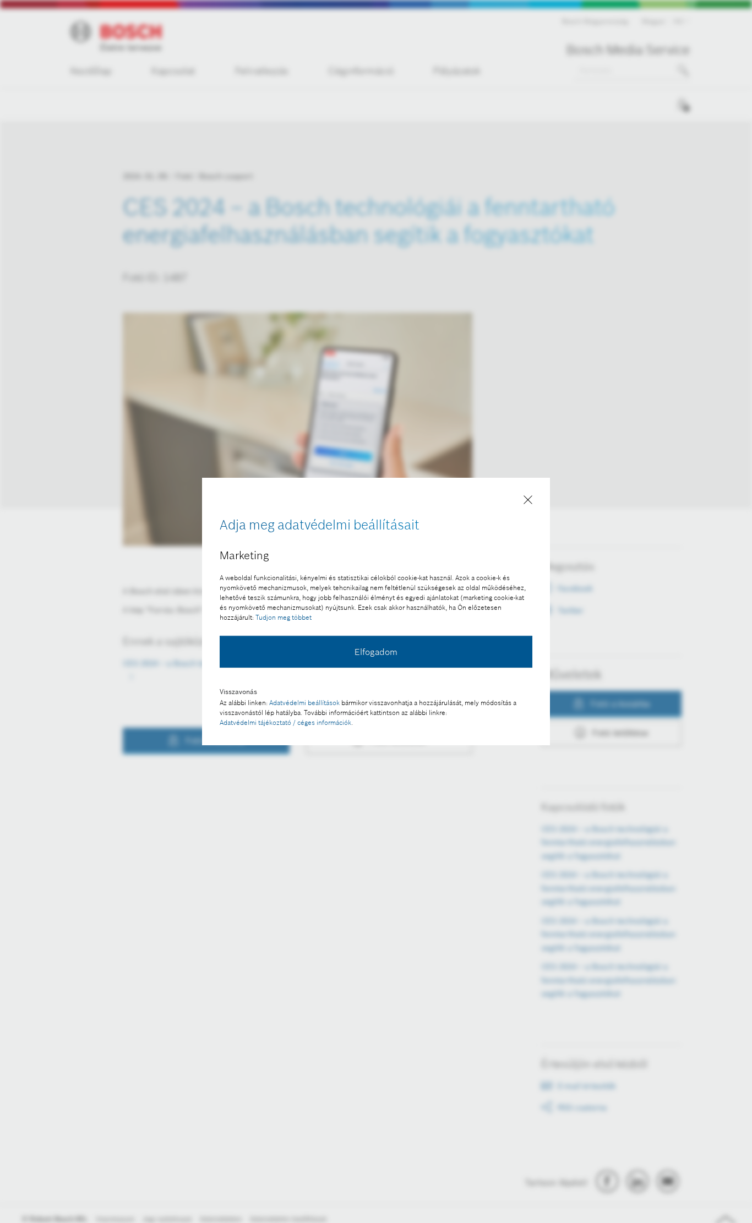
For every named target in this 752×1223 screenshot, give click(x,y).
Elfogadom (376, 651)
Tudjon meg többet (283, 617)
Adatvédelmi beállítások (304, 702)
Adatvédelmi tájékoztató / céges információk (285, 722)
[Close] (528, 502)
